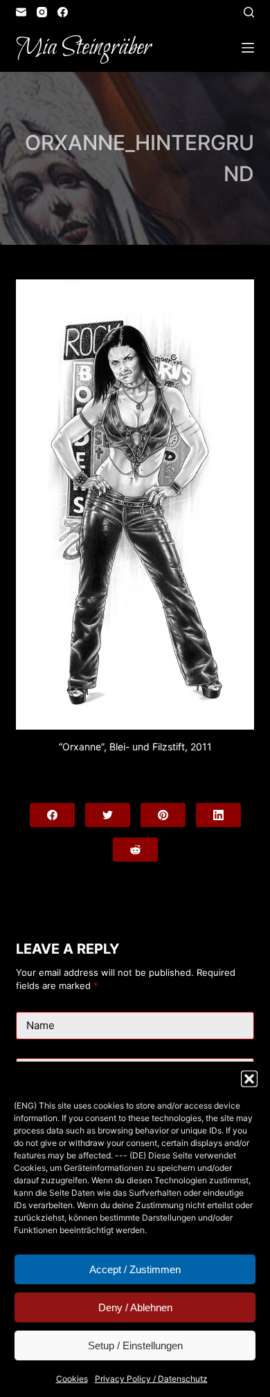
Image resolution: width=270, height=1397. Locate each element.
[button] (249, 1079)
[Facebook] (62, 12)
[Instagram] (42, 12)
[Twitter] (107, 815)
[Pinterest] (163, 815)
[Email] (21, 12)
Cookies (72, 1378)
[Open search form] (249, 12)
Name (40, 1025)
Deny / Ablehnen (135, 1307)
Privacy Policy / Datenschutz (151, 1378)
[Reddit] (135, 850)
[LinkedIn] (218, 815)
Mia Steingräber (83, 47)
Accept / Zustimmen (135, 1269)
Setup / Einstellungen (135, 1345)
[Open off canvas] (248, 47)
